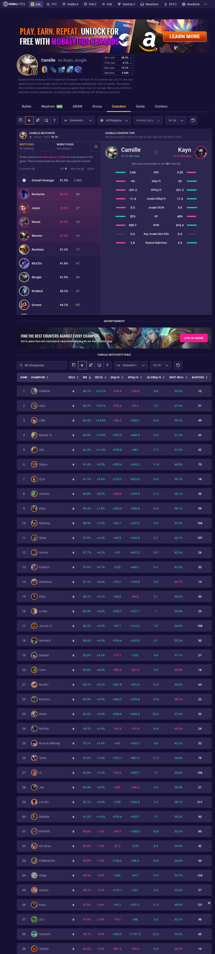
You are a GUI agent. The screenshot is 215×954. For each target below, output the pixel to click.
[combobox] (42, 365)
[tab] (26, 107)
